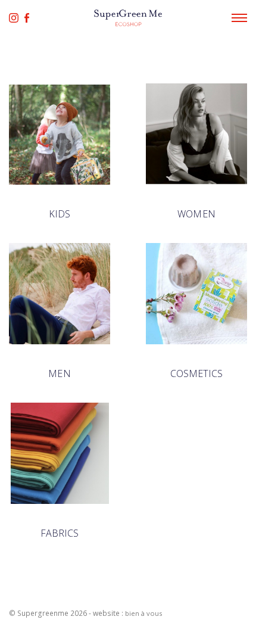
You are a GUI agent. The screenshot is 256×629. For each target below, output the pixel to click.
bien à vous (143, 613)
